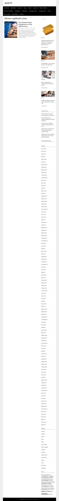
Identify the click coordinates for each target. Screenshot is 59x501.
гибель (49, 477)
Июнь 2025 (43, 185)
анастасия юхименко (46, 474)
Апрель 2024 (43, 222)
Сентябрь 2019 (44, 343)
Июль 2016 (43, 414)
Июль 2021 (43, 295)
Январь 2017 (43, 403)
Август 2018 (43, 369)
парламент (46, 488)
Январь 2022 (43, 282)
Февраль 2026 (44, 164)
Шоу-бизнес (7, 14)
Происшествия (33, 11)
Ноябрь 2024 (44, 203)
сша (42, 491)
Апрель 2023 (43, 251)
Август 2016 (43, 411)
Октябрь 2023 (44, 238)
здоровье (46, 480)
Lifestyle (6, 7)
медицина (43, 486)
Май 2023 (43, 248)
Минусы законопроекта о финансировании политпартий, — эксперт (47, 84)
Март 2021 (43, 306)
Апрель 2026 (43, 159)
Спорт (49, 11)
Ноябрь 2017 (44, 385)
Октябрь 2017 (44, 387)
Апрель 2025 (43, 190)
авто (42, 474)
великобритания (44, 476)
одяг (53, 486)
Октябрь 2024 (44, 206)
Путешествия (42, 11)
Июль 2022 (43, 267)
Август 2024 (43, 211)
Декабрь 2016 (44, 406)
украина (44, 494)
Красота (20, 7)
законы (42, 480)
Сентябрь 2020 (44, 319)
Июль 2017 (43, 395)
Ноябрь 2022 (44, 259)
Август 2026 (43, 148)
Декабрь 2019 (44, 337)
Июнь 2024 (43, 217)
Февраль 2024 (44, 227)
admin (34, 28)
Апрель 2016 (43, 422)
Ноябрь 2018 (44, 364)
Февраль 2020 (44, 335)
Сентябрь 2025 (44, 177)
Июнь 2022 (43, 269)
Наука (29, 7)
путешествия (43, 489)
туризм (48, 491)
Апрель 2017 (43, 401)
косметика (49, 483)
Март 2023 (43, 253)
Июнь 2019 (43, 348)
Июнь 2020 (43, 324)
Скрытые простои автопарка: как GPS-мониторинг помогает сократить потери (47, 130)
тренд (45, 491)
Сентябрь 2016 (44, 408)
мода (46, 486)
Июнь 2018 (43, 374)
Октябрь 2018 (44, 366)
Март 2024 (43, 225)
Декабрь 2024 (44, 201)
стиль (53, 489)
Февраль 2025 (44, 196)
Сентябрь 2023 (44, 240)
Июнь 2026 (43, 154)
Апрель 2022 (43, 274)
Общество (17, 11)
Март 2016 (43, 424)
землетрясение (50, 480)
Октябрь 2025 (44, 175)
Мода (25, 7)
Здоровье (13, 7)
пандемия (42, 488)
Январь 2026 (43, 167)
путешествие (52, 488)
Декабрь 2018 (44, 361)
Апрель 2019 (43, 353)
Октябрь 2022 (44, 261)
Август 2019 (43, 345)
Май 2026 (43, 156)
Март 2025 (43, 193)
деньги (51, 477)
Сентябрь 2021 (44, 290)
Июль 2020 (43, 322)
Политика (24, 11)
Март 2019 (43, 356)
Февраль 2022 (44, 280)
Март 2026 (43, 161)
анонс (50, 474)
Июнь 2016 (43, 416)
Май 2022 (43, 272)
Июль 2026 (43, 151)
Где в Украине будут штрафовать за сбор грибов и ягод (25, 24)
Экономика (15, 14)
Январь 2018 (43, 382)
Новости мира (43, 7)
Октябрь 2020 (44, 316)
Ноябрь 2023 (44, 235)
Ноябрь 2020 (44, 314)
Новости (35, 7)
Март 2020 (43, 332)
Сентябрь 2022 (44, 264)
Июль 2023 (43, 243)
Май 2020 (43, 327)
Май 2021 (43, 301)
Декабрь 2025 (44, 169)
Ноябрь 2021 (44, 285)
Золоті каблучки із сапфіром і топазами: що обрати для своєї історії (47, 125)
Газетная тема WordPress (34, 499)
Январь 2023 (43, 256)
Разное (21, 14)
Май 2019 (43, 351)
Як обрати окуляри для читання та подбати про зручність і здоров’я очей (48, 102)
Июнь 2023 (43, 246)
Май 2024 (43, 219)
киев (54, 481)
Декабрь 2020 (44, 311)
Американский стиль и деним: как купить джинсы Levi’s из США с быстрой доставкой (47, 136)
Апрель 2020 (43, 330)
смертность (48, 489)
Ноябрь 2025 (44, 172)
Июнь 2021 (43, 298)
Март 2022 (43, 277)
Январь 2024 (43, 230)
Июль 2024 (43, 214)
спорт (51, 489)
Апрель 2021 (43, 303)
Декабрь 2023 (44, 232)
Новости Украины (8, 11)
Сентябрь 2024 (44, 209)
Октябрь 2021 (44, 288)
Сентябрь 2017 (44, 390)
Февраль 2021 (44, 309)
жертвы (45, 478)
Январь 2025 (43, 198)
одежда (50, 486)
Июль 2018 (43, 372)
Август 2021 (43, 293)
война (46, 477)
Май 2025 (43, 188)
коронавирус (44, 483)
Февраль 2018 (44, 380)
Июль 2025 (43, 182)
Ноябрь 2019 (44, 340)
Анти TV (8, 3)
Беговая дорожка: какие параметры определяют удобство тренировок (48, 119)
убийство (51, 491)
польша (49, 488)
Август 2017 (43, 393)
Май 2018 (43, 377)
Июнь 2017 (43, 398)
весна (49, 476)
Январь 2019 (43, 359)
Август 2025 (43, 180)
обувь (48, 486)
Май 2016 (43, 419)
